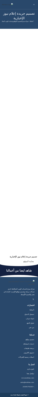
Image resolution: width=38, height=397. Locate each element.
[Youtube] (25, 299)
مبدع (12, 394)
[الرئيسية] (35, 21)
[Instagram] (28, 299)
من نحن (31, 327)
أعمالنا (32, 310)
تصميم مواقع (30, 339)
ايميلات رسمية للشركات (26, 357)
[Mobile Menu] (30, 4)
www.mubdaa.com (27, 378)
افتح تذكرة (30, 369)
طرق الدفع (30, 323)
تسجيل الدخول (29, 314)
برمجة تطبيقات (29, 348)
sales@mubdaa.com (27, 382)
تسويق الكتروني (29, 353)
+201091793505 (28, 387)
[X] (33, 299)
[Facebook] (30, 299)
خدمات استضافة (28, 344)
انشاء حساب (30, 318)
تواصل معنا (30, 373)
